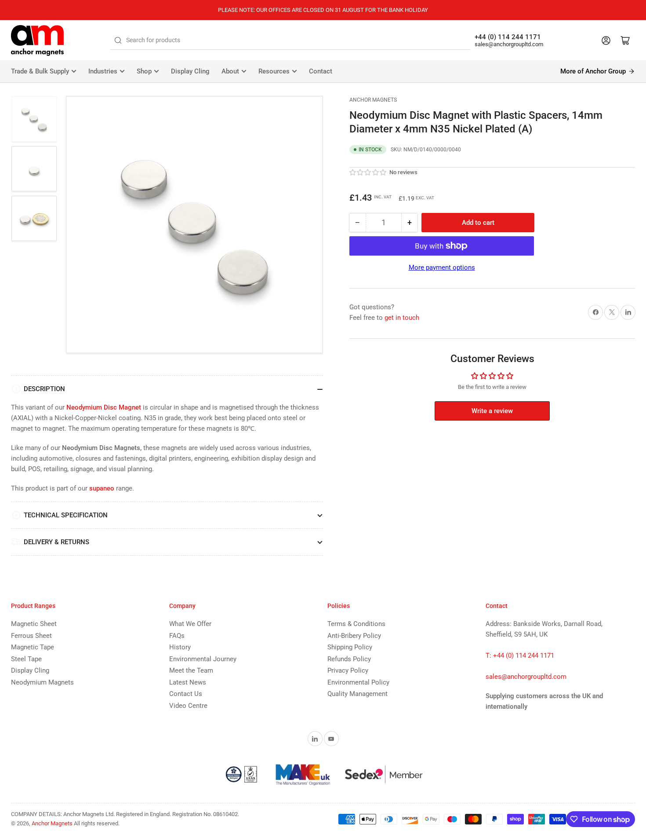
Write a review (492, 411)
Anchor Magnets (373, 100)
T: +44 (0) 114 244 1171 (520, 655)
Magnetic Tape (32, 647)
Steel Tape (26, 659)
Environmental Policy (358, 682)
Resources (274, 71)
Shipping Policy (349, 647)
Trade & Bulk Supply (40, 71)
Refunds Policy (349, 659)
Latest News (187, 682)
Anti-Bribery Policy (354, 636)
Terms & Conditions (356, 624)
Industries (102, 71)
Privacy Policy (347, 670)
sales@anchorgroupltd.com (509, 44)
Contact (320, 71)
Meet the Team (191, 670)
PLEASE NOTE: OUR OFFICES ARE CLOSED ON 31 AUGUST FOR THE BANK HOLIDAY (323, 10)
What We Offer (190, 624)
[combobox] (290, 40)
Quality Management (357, 694)
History (180, 647)
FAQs (177, 636)
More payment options (442, 267)
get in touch (402, 318)
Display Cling (190, 71)
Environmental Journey (202, 659)
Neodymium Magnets (42, 682)
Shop (144, 71)
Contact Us (185, 694)
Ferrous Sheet (31, 636)
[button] (368, 172)
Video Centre (188, 706)
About (230, 71)
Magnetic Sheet (34, 624)
